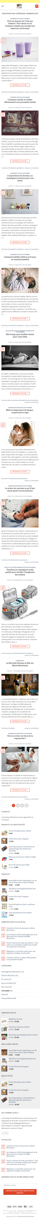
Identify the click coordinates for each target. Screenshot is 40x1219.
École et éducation (12, 331)
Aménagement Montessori (11, 972)
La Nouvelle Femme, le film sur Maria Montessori (20, 664)
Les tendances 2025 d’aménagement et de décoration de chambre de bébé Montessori (22, 936)
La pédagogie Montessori (16, 1212)
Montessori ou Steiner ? (11, 1213)
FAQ (11, 1210)
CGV (15, 1210)
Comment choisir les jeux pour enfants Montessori (21, 929)
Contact (6, 1210)
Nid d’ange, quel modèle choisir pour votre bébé (20, 335)
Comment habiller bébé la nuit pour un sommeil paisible (20, 258)
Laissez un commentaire (32, 92)
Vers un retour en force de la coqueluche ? (20, 737)
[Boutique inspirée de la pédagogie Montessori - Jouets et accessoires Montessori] (19, 6)
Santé (30, 331)
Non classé (5, 987)
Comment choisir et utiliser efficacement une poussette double (20, 101)
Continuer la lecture (20, 85)
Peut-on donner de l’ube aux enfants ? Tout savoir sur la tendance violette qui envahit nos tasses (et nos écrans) (20, 25)
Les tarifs (29, 1212)
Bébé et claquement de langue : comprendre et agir (20, 411)
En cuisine (5, 979)
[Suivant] (26, 805)
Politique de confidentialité (27, 1210)
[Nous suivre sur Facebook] (3, 1133)
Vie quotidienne (24, 18)
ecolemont (27, 34)
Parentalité (14, 18)
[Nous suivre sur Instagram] (6, 1133)
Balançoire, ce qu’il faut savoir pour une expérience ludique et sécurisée (21, 952)
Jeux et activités (10, 567)
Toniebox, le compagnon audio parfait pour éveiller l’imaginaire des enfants (20, 572)
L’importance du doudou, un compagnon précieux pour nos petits (20, 178)
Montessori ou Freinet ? (29, 1213)
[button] (2, 6)
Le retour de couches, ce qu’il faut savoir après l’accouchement (20, 489)
